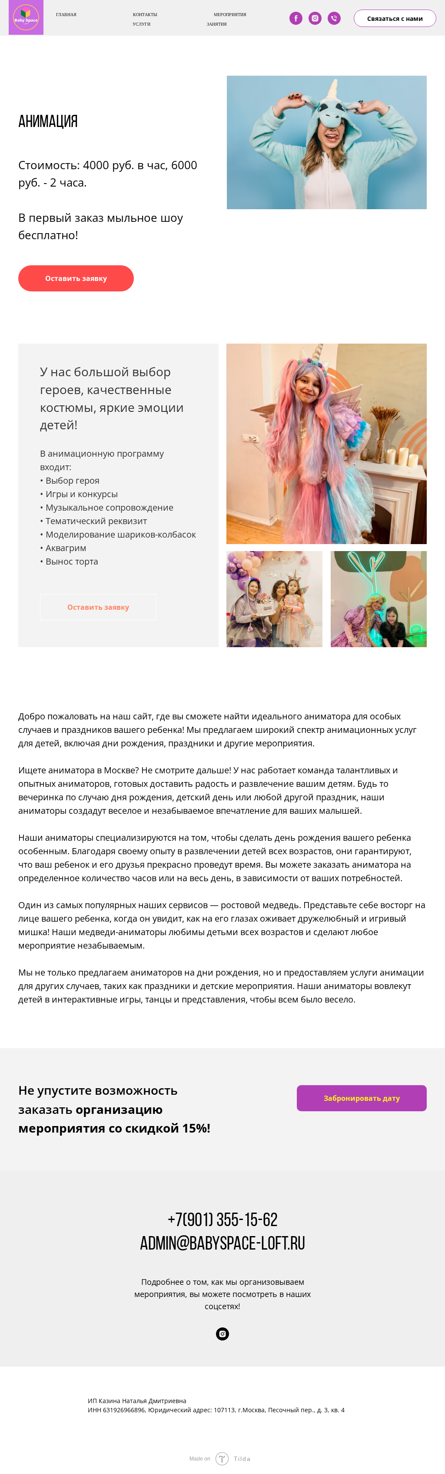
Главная (66, 14)
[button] (76, 278)
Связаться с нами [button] (395, 18)
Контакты (145, 14)
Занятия (217, 24)
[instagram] (315, 18)
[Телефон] (334, 18)
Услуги (141, 24)
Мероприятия (230, 14)
